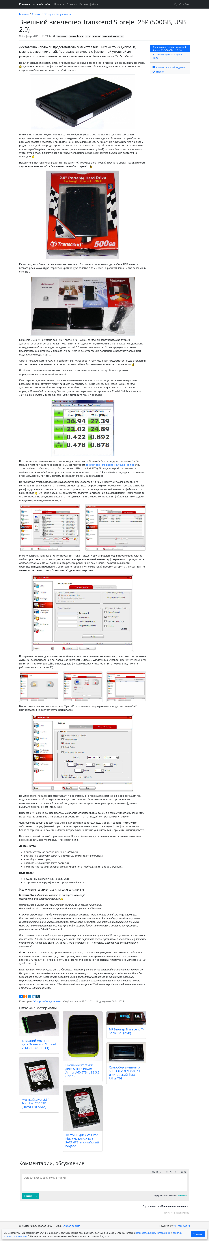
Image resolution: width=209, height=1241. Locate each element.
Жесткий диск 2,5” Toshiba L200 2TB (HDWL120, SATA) (35, 1103)
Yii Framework (181, 1226)
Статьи (36, 14)
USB (88, 36)
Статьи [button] (71, 4)
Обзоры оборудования (57, 14)
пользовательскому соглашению (152, 1232)
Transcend (62, 36)
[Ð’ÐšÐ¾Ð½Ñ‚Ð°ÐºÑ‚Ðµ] (21, 996)
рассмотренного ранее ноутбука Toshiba (110, 464)
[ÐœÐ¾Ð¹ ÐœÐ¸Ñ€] (29, 996)
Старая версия (71, 1226)
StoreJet (96, 36)
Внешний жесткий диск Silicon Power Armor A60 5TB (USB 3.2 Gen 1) (82, 1070)
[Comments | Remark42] (104, 1192)
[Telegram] (34, 996)
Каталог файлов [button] (89, 4)
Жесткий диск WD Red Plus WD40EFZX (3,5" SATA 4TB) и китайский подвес (82, 1140)
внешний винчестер (113, 36)
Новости (59, 4)
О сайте (184, 4)
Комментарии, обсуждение (170, 67)
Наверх (160, 71)
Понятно (198, 1234)
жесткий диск (76, 36)
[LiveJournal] (38, 996)
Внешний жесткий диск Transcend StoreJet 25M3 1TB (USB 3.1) (39, 1044)
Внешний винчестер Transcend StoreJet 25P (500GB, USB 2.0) (169, 48)
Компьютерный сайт (34, 4)
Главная (24, 14)
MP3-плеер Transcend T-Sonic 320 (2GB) (126, 1031)
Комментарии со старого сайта (167, 56)
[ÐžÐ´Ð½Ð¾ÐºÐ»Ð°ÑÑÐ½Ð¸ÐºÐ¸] (25, 996)
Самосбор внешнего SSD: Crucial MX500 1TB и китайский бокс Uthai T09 (125, 1072)
